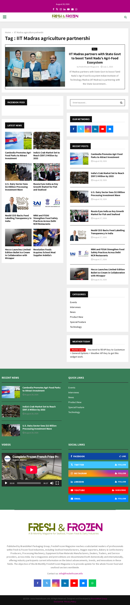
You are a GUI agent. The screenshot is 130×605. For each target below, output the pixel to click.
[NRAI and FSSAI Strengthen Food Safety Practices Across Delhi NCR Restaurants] (46, 203)
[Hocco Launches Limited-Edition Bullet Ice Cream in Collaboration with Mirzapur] (18, 237)
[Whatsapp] (92, 583)
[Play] (6, 483)
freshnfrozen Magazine (89, 66)
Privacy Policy (70, 601)
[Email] (83, 583)
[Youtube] (74, 583)
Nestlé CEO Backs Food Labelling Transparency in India (18, 218)
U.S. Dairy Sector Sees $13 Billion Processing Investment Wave (16, 186)
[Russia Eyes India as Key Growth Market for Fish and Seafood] (46, 172)
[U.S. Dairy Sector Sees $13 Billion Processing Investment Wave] (18, 172)
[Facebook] (37, 583)
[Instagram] (56, 583)
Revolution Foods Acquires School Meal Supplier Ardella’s (44, 252)
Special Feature (78, 321)
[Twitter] (46, 583)
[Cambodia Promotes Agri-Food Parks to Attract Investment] (18, 141)
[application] (32, 469)
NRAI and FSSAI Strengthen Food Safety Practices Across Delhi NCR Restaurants (45, 219)
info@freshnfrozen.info (71, 573)
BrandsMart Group (99, 598)
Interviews (75, 307)
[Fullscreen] (57, 483)
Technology (76, 326)
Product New (76, 316)
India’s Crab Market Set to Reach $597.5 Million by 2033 (46, 155)
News (94, 49)
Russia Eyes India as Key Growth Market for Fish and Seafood (45, 186)
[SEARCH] (121, 102)
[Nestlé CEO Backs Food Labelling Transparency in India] (18, 203)
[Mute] (51, 483)
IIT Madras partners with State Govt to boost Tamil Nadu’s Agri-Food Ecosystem (95, 58)
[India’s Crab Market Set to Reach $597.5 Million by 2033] (46, 141)
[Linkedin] (65, 583)
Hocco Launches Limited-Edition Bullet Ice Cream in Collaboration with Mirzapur (18, 253)
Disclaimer (59, 601)
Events (73, 302)
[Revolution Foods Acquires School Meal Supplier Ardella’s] (46, 237)
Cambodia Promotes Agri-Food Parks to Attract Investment (18, 155)
